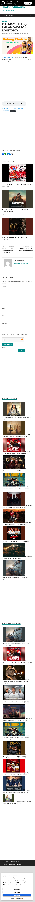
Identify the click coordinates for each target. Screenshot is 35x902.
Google (10, 864)
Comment (5, 286)
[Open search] (31, 16)
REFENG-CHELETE (7, 57)
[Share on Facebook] (3, 154)
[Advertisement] (17, 82)
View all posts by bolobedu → (21, 263)
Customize (17, 889)
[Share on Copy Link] (12, 154)
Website (4, 323)
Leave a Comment (24, 33)
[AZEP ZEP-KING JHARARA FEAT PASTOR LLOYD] (17, 173)
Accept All (17, 895)
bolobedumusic (14, 7)
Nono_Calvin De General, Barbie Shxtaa (14, 237)
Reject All (17, 892)
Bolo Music (5, 21)
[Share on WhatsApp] (5, 154)
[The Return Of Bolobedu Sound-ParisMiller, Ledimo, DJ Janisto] (17, 199)
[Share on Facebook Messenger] (10, 154)
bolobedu (16, 33)
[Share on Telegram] (8, 154)
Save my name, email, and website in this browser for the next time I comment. (15, 333)
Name (4, 308)
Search (4, 347)
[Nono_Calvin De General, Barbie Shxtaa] (17, 227)
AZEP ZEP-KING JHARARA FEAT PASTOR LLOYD (17, 184)
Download (13, 111)
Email (4, 316)
